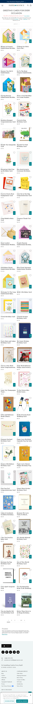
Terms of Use (20, 686)
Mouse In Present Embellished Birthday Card (8, 47)
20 (21, 620)
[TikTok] (10, 652)
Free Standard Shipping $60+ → (16, 1)
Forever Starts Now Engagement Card (7, 194)
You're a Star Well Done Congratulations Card (8, 366)
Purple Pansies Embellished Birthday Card (24, 243)
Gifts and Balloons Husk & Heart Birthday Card (7, 415)
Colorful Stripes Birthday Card (22, 317)
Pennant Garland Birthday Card (6, 440)
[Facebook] (3, 652)
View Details (27, 15)
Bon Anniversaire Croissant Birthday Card (23, 170)
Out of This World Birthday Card (23, 563)
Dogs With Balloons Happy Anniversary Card (24, 366)
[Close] (30, 695)
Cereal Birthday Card (8, 316)
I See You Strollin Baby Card (7, 538)
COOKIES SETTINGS (9, 701)
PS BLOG (8, 646)
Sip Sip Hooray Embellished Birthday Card (8, 96)
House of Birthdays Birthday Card (7, 464)
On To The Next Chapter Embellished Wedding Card (24, 72)
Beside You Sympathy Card (8, 145)
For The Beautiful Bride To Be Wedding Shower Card (24, 587)
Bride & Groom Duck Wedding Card (23, 415)
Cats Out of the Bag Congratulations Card (24, 194)
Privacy (3, 684)
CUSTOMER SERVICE (22, 671)
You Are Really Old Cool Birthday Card (7, 612)
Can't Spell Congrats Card (8, 587)
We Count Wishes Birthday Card (23, 342)
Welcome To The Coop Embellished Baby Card (8, 292)
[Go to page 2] (24, 620)
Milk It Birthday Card (24, 292)
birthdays (16, 19)
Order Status (20, 673)
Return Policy (20, 677)
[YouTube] (18, 652)
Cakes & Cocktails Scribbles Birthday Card (7, 513)
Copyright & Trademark (6, 681)
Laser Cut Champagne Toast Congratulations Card (8, 391)
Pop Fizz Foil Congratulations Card (8, 489)
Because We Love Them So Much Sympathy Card (23, 513)
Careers (3, 675)
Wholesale (3, 677)
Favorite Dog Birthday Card (21, 121)
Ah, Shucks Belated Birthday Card (23, 538)
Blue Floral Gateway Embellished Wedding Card (24, 268)
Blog (2, 673)
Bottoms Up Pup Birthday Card (6, 563)
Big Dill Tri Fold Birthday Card (22, 145)
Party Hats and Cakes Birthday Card (8, 342)
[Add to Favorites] (14, 30)
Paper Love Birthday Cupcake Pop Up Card (24, 440)
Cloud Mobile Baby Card (7, 219)
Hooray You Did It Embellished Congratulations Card (8, 72)
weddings (25, 19)
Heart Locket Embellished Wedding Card (8, 243)
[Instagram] (14, 652)
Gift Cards (19, 681)
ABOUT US (4, 671)
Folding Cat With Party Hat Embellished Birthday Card (24, 47)
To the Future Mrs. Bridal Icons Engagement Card (23, 391)
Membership (20, 684)
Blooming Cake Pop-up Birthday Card (8, 170)
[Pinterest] (6, 652)
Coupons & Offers (21, 679)
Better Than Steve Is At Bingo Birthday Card (24, 612)
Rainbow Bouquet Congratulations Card (8, 121)
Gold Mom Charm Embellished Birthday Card (8, 268)
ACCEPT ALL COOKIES (22, 701)
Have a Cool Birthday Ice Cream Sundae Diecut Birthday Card (24, 96)
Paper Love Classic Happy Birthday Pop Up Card (24, 464)
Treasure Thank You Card (24, 219)
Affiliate (3, 679)
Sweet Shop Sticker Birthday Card (23, 489)
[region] (16, 698)
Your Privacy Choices (6, 686)
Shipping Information (21, 675)
